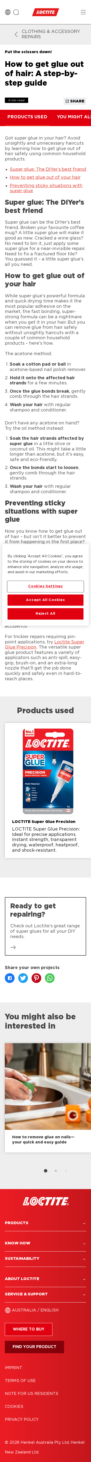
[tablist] (45, 1170)
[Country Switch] (8, 12)
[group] (45, 794)
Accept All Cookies (45, 600)
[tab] (45, 1170)
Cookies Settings (45, 586)
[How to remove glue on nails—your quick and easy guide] (48, 1097)
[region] (45, 585)
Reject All (45, 614)
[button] (45, 1223)
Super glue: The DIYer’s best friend (48, 169)
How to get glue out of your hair (45, 177)
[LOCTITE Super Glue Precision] (48, 790)
